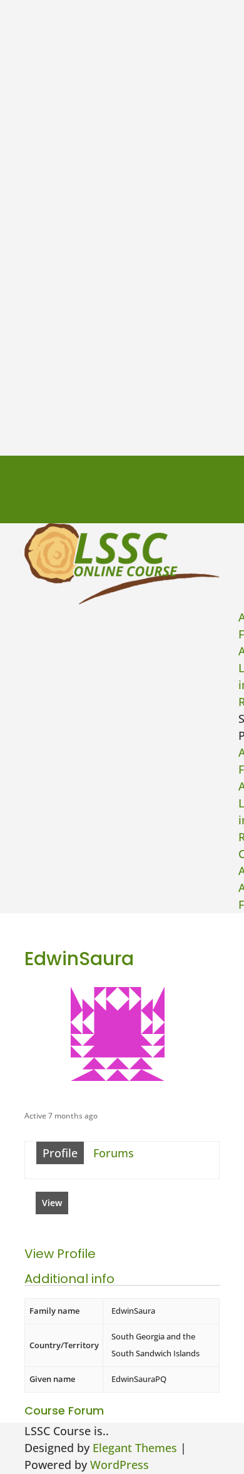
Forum (41, 514)
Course (43, 463)
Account (46, 480)
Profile (60, 1152)
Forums (113, 1152)
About (40, 497)
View (52, 1203)
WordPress (119, 1464)
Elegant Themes (135, 1447)
